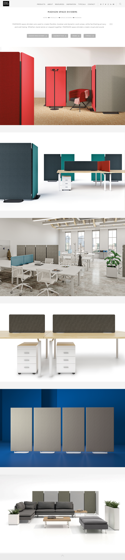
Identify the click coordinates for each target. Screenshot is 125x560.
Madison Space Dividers (36, 36)
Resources (59, 4)
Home (45, 17)
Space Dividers (66, 17)
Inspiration (71, 4)
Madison (78, 17)
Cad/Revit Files (58, 36)
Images (74, 36)
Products (41, 4)
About (50, 4)
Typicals (81, 4)
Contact (91, 4)
